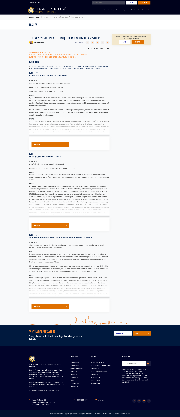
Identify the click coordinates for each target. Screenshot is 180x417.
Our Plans (94, 374)
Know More (119, 333)
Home (94, 10)
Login (131, 3)
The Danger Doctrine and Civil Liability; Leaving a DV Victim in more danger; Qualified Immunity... (66, 68)
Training (111, 10)
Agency (126, 10)
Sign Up (144, 3)
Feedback (74, 386)
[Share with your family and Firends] (108, 42)
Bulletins (73, 371)
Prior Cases (74, 365)
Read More (36, 145)
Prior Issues (74, 362)
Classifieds (146, 10)
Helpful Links (95, 380)
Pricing (118, 10)
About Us (102, 10)
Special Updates (76, 368)
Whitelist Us (95, 377)
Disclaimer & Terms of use (121, 414)
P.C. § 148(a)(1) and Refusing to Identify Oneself (91, 66)
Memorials (74, 377)
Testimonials (95, 383)
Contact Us (135, 10)
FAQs (72, 380)
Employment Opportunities (101, 365)
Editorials (73, 374)
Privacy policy (107, 414)
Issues (38, 17)
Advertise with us (97, 362)
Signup (137, 333)
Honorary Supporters (99, 371)
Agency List (74, 383)
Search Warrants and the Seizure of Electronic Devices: (51, 66)
